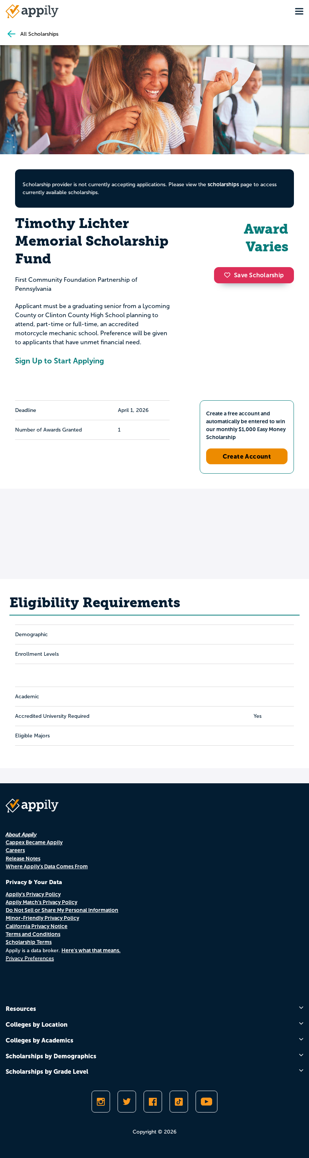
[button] (229, 275)
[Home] (32, 11)
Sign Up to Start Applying (59, 361)
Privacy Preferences (30, 958)
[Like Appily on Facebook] (153, 1101)
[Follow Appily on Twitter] (127, 1101)
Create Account (247, 456)
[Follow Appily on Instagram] (101, 1101)
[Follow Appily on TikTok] (179, 1101)
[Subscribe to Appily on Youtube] (206, 1101)
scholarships (223, 184)
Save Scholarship (259, 275)
